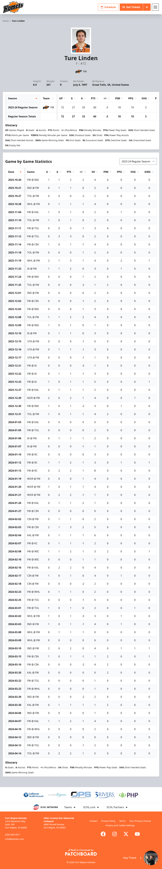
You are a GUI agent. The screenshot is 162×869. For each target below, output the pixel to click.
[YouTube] (137, 834)
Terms (122, 820)
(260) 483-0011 (12, 834)
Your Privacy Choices (140, 820)
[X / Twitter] (126, 834)
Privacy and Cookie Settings (120, 825)
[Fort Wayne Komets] (13, 7)
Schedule (110, 7)
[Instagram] (114, 834)
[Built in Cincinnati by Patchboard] (81, 852)
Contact (93, 820)
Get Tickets (133, 7)
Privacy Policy (108, 820)
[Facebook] (103, 834)
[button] (138, 858)
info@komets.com (14, 838)
